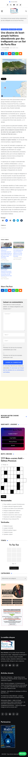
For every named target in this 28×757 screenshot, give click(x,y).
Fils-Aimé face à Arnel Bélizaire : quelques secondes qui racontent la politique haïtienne (12, 696)
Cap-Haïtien (13, 438)
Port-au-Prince (13, 441)
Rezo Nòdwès (5, 47)
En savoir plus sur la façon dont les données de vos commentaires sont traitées (13, 370)
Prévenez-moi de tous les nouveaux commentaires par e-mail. (12, 348)
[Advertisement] (14, 395)
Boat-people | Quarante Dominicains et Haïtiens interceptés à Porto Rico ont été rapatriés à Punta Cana (6, 272)
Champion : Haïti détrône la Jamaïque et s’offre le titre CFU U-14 (14, 692)
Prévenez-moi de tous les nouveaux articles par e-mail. (12, 356)
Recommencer (14, 568)
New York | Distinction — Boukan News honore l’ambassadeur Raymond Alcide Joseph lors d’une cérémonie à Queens (14, 678)
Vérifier (3, 496)
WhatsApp (22, 753)
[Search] (26, 11)
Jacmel (13, 445)
